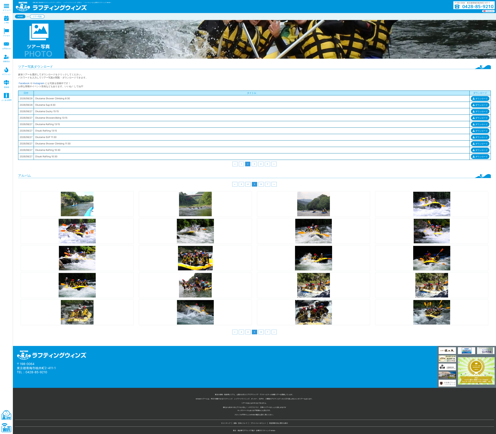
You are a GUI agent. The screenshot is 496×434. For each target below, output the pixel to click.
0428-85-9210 (36, 372)
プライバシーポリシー (258, 423)
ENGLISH (490, 11)
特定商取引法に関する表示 (278, 423)
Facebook (24, 83)
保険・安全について (240, 423)
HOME (20, 16)
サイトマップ (225, 423)
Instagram (38, 83)
